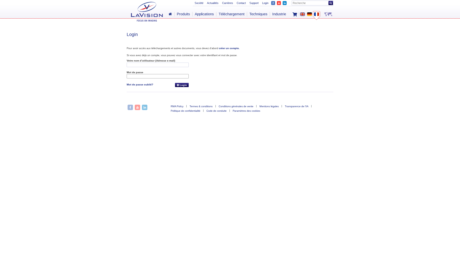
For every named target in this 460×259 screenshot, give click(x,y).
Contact (241, 2)
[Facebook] (273, 3)
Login (183, 85)
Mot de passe (135, 72)
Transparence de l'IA (296, 106)
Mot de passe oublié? (140, 84)
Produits (183, 14)
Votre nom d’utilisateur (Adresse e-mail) (151, 60)
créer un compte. (229, 48)
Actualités (212, 2)
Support (254, 2)
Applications (204, 14)
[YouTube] (279, 3)
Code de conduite (216, 110)
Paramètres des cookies (246, 110)
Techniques (258, 14)
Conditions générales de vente (236, 106)
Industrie (279, 14)
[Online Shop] (295, 14)
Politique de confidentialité (185, 110)
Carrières (227, 2)
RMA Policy (177, 106)
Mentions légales (269, 106)
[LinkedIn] (285, 3)
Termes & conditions (201, 106)
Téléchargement (232, 14)
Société (199, 2)
